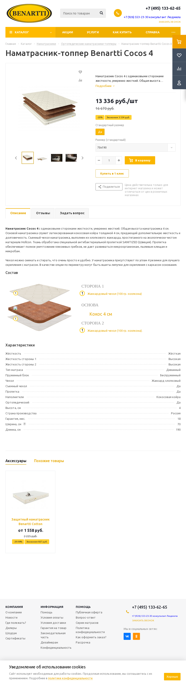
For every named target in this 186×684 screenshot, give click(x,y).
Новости (11, 617)
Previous (16, 158)
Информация (52, 606)
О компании (13, 612)
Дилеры (11, 627)
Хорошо (172, 676)
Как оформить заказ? (91, 637)
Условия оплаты (52, 617)
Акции (67, 32)
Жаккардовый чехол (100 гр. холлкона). (115, 330)
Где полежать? (15, 622)
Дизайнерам (49, 642)
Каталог (22, 32)
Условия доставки (53, 622)
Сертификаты (15, 638)
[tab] (105, 86)
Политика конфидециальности (90, 630)
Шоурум (11, 633)
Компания (14, 606)
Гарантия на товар (53, 627)
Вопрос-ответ (86, 617)
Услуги (93, 32)
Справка (152, 32)
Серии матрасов (87, 622)
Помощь (83, 606)
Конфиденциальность (56, 647)
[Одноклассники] (136, 636)
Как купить (122, 32)
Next (82, 158)
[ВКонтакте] (127, 636)
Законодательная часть (53, 635)
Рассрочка (83, 642)
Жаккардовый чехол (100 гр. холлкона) (115, 293)
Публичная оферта (89, 612)
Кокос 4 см (100, 314)
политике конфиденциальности (70, 678)
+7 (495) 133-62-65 (163, 8)
